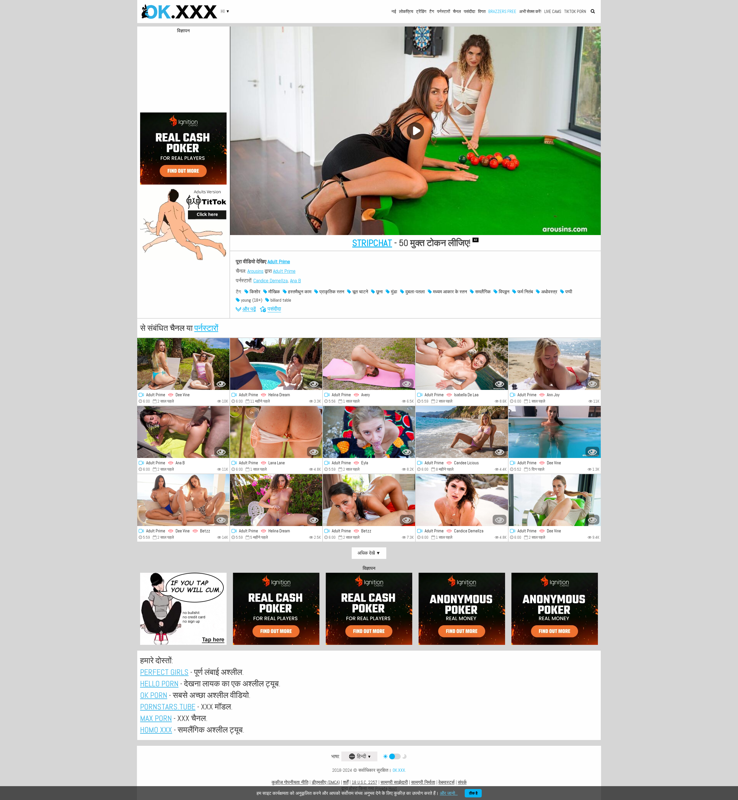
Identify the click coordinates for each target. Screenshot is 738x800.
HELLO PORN (159, 684)
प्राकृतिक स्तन (331, 292)
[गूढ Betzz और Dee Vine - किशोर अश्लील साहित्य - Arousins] (183, 500)
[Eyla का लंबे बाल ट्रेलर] (369, 432)
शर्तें (346, 782)
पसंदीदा (469, 11)
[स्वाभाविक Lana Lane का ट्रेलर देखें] (276, 432)
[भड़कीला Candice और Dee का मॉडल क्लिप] (183, 364)
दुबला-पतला (414, 292)
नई (393, 11)
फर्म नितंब (524, 292)
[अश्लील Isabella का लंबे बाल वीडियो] (462, 364)
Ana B (295, 280)
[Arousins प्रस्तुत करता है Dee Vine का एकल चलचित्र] (555, 500)
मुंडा (393, 292)
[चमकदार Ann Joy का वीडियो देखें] (555, 364)
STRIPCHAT (372, 243)
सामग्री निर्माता (423, 782)
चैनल (457, 11)
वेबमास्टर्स (446, 782)
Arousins (255, 271)
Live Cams (552, 11)
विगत (481, 11)
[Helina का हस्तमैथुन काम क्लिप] (276, 500)
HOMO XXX (156, 730)
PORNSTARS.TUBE (167, 707)
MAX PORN (156, 718)
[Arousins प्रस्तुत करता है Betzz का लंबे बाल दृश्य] (369, 500)
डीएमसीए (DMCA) (326, 782)
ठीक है (473, 793)
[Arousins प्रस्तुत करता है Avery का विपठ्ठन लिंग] (369, 364)
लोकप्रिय (406, 11)
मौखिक (273, 292)
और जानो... (449, 793)
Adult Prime (279, 261)
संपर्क (462, 782)
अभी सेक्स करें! (530, 11)
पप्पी (568, 292)
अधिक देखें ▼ (369, 553)
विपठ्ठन (503, 292)
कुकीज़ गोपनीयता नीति (290, 782)
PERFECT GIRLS (164, 672)
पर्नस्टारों (443, 11)
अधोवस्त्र (548, 292)
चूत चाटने (359, 292)
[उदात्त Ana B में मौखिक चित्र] (183, 432)
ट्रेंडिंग (421, 11)
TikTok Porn (575, 11)
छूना (379, 292)
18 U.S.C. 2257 (364, 782)
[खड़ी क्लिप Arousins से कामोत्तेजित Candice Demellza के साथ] (462, 500)
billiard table (280, 300)
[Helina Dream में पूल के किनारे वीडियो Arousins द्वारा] (276, 364)
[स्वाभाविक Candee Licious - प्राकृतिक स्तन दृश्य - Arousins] (462, 432)
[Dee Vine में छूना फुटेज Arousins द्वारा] (555, 432)
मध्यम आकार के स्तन (449, 292)
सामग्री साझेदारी (394, 782)
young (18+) (251, 300)
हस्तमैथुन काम (299, 292)
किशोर (254, 292)
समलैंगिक (482, 292)
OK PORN (153, 695)
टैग (431, 11)
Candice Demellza (270, 280)
